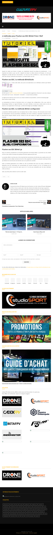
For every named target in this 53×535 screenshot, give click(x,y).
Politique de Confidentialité (22, 533)
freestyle (39, 509)
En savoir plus (36, 392)
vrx (22, 516)
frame (33, 509)
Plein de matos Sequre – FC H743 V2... (14, 231)
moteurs (41, 511)
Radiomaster (21, 513)
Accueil (3, 31)
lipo (23, 511)
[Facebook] (21, 4)
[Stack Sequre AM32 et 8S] (39, 222)
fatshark (5, 509)
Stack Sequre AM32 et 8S (39, 231)
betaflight (6, 504)
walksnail (31, 516)
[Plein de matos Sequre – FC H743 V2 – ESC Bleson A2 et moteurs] (14, 222)
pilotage (5, 513)
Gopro (44, 509)
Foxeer (24, 509)
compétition (13, 506)
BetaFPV (12, 504)
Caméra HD (34, 504)
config (26, 506)
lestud (18, 511)
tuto (18, 516)
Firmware (14, 31)
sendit (33, 513)
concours (20, 506)
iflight (13, 511)
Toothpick (13, 516)
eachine (35, 506)
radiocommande (13, 513)
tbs (45, 513)
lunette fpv (29, 511)
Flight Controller (17, 509)
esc (8, 176)
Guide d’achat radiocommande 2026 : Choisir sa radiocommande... (17, 383)
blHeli (4, 176)
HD (4, 511)
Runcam (28, 513)
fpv (29, 509)
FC (10, 509)
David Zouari (8, 38)
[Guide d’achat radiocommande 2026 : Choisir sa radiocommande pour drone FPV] (26, 365)
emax (40, 506)
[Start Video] (26, 55)
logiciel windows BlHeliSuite (15, 93)
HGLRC (8, 511)
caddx (21, 504)
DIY (30, 506)
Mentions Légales (33, 533)
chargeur (41, 504)
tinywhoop (6, 516)
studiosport (39, 513)
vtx (26, 516)
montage (35, 511)
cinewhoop (6, 506)
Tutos (9, 31)
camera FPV (27, 504)
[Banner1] (26, 300)
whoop (37, 516)
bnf (16, 504)
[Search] (50, 27)
